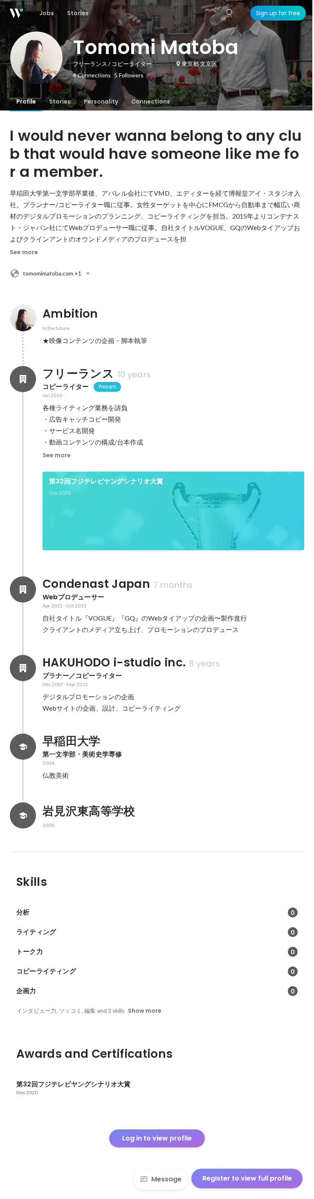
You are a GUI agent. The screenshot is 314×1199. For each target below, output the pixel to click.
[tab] (26, 101)
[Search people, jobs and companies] (230, 13)
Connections (150, 101)
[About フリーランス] (23, 379)
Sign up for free (278, 13)
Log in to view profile (157, 1138)
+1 (52, 273)
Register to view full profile (247, 1178)
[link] (173, 511)
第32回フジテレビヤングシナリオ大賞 (106, 481)
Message (166, 1179)
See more (24, 252)
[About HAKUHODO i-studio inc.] (23, 668)
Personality (101, 101)
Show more (144, 1011)
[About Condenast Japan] (23, 589)
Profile (26, 101)
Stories (60, 101)
